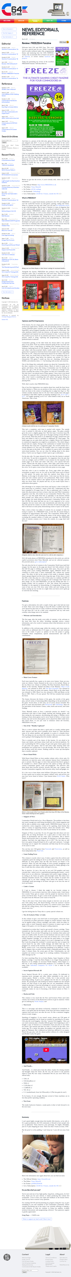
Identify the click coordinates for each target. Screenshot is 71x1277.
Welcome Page (26, 1257)
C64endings (36, 191)
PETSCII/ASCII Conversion (10, 175)
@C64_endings (36, 189)
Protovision (58, 849)
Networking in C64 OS (9, 211)
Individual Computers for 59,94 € (42, 965)
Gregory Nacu (63, 1259)
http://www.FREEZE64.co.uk (47, 185)
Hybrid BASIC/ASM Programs (11, 221)
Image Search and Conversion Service (8, 282)
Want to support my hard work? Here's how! (37, 1219)
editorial (27, 56)
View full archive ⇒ (8, 292)
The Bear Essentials (52, 688)
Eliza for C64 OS (7, 230)
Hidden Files (6, 225)
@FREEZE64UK (36, 1183)
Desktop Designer (7, 205)
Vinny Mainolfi (36, 187)
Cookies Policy (49, 1261)
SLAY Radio (61, 776)
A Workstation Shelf (8, 160)
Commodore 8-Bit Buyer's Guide (31, 1266)
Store (64, 20)
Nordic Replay (39, 1001)
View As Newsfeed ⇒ (8, 29)
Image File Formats (8, 240)
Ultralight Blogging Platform (9, 316)
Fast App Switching (8, 235)
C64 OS (50, 20)
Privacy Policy (49, 1259)
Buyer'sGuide (35, 21)
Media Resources (64, 1265)
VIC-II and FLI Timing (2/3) (10, 272)
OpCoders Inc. (64, 1257)
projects (24, 58)
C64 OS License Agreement (49, 1263)
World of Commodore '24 (10, 49)
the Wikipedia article (62, 205)
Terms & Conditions (51, 1257)
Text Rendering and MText (10, 267)
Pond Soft (40, 851)
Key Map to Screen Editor (10, 107)
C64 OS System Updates (29, 1263)
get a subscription (40, 562)
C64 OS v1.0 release (8, 254)
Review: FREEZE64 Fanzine (10, 73)
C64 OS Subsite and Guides (10, 288)
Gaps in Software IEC (8, 250)
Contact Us (63, 1261)
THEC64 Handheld (8, 165)
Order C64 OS (26, 1259)
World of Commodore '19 (10, 54)
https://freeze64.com (44, 1179)
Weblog (21, 20)
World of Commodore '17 (10, 68)
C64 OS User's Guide (28, 1261)
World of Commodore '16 (10, 78)
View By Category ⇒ (8, 33)
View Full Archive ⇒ (8, 37)
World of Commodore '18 (10, 59)
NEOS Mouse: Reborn (8, 170)
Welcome (7, 20)
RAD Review (5, 216)
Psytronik (48, 849)
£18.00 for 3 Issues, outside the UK (47, 194)
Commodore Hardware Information (9, 101)
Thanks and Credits (51, 1266)
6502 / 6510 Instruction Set (10, 118)
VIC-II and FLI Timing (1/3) (10, 277)
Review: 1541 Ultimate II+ (9, 64)
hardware (47, 56)
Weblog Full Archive (27, 1265)
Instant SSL (5, 319)
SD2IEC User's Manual (9, 89)
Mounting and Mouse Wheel (11, 245)
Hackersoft (48, 704)
